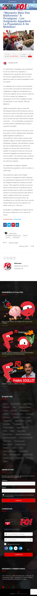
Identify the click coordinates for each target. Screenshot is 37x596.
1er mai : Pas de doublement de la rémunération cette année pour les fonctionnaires (17, 353)
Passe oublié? (8, 558)
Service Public (23, 451)
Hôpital (12, 431)
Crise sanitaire (26, 417)
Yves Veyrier (29, 458)
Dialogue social (7, 421)
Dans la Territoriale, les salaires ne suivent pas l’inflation (17, 322)
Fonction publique (8, 427)
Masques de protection (9, 437)
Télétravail (19, 458)
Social (8, 237)
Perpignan (13, 233)
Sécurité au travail (15, 454)
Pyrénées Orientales (13, 235)
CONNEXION (18, 554)
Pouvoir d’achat (7, 444)
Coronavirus (6, 417)
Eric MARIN (6, 424)
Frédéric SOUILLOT (22, 427)
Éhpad (5, 461)
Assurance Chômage (25, 407)
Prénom (4, 480)
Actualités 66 (14, 56)
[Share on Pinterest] (13, 225)
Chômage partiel (24, 410)
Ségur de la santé (8, 458)
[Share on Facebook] (5, 225)
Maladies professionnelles (23, 434)
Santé (25, 235)
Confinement (29, 414)
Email (4, 487)
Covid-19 (16, 417)
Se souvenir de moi (13, 544)
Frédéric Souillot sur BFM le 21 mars (13, 384)
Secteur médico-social (9, 451)
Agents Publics (28, 404)
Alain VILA (6, 407)
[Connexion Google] (16, 548)
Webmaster (18, 263)
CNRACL (5, 414)
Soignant (16, 237)
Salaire (14, 448)
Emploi (29, 421)
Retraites (5, 448)
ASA (14, 407)
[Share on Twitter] (9, 225)
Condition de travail (17, 414)
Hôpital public (21, 431)
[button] (11, 2)
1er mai (5, 404)
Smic (4, 454)
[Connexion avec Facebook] (6, 548)
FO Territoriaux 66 (20, 593)
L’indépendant (17, 219)
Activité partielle (15, 404)
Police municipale (19, 441)
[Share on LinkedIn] (17, 225)
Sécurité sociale (27, 454)
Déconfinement (19, 421)
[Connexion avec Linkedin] (20, 548)
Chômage (13, 410)
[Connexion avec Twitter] (11, 548)
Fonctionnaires (18, 424)
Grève (5, 431)
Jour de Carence (7, 434)
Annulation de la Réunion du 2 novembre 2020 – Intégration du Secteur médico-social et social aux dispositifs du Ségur (18, 577)
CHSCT (5, 410)
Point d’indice (7, 441)
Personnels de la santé (26, 437)
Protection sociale (20, 444)
